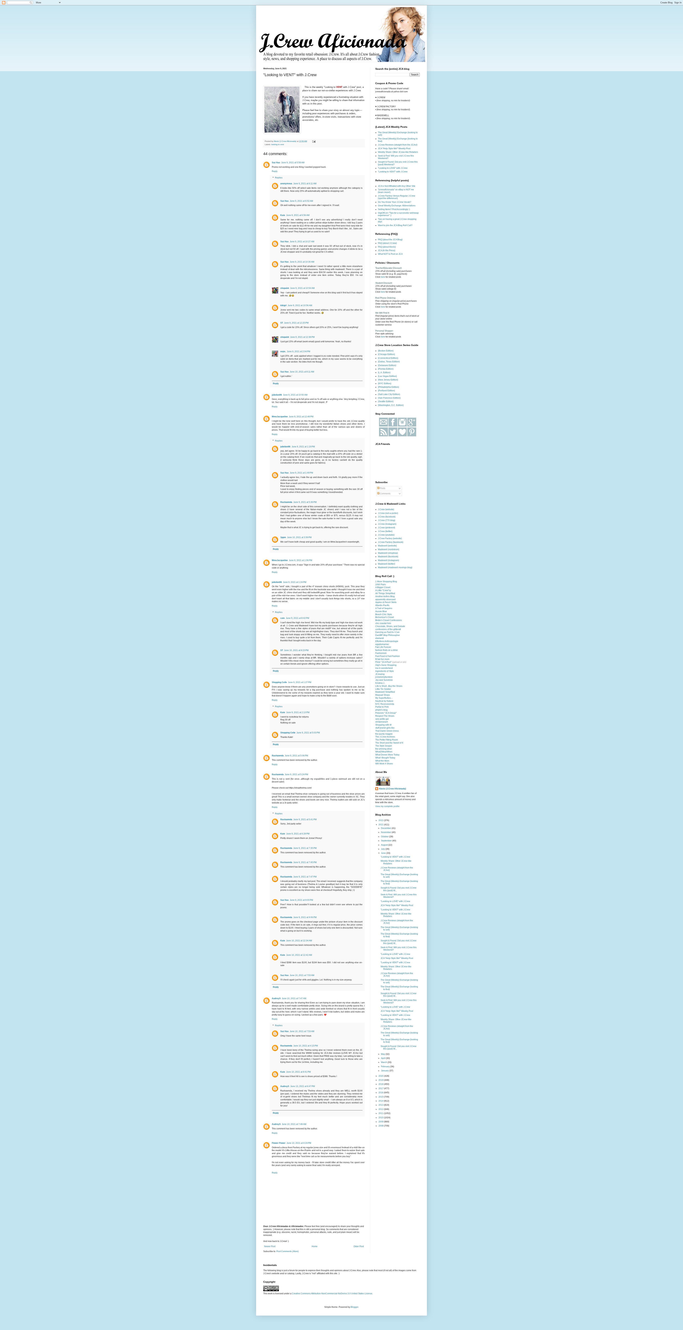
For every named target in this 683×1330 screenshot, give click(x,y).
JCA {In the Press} (386, 250)
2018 (381, 1084)
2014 (381, 1101)
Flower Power (278, 1143)
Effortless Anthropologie (386, 641)
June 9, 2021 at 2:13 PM (297, 712)
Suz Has (276, 162)
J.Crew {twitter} (385, 531)
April (383, 1058)
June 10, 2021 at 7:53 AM (302, 975)
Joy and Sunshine (384, 680)
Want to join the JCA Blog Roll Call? (395, 225)
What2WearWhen (383, 751)
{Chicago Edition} (386, 354)
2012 (381, 1109)
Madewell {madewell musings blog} (395, 567)
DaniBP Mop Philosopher (387, 635)
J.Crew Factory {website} (390, 538)
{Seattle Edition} (385, 401)
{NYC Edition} (384, 383)
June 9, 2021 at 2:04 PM (298, 351)
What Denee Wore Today (387, 754)
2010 (381, 1117)
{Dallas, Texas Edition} (389, 361)
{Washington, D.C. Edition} (391, 405)
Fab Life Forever (383, 647)
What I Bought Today (385, 758)
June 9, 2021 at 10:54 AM (302, 288)
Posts (382, 488)
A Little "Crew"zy (383, 590)
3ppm (283, 537)
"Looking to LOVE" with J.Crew (392, 168)
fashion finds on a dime (386, 650)
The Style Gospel (383, 746)
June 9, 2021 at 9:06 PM (305, 917)
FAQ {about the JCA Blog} (390, 239)
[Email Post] (313, 141)
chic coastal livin (383, 623)
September (386, 840)
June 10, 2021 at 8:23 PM (296, 650)
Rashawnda (286, 502)
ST (281, 323)
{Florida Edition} (385, 369)
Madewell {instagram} (388, 560)
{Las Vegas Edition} (387, 376)
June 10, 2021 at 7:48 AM (294, 1124)
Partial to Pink (382, 707)
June (383, 853)
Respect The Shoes (384, 716)
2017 (381, 1088)
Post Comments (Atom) (287, 1251)
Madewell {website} (387, 545)
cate (282, 618)
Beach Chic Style (383, 614)
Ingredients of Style (384, 671)
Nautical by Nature (384, 701)
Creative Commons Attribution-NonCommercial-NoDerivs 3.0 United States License (332, 1293)
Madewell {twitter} (386, 564)
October (385, 836)
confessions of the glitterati (388, 629)
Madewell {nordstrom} (388, 549)
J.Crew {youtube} (386, 535)
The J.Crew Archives (385, 737)
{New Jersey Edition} (388, 380)
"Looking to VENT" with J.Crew (392, 171)
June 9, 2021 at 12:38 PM (302, 337)
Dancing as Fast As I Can (387, 632)
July (383, 849)
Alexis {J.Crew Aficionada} (392, 788)
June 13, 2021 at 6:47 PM (302, 1086)
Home (314, 1246)
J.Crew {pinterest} (386, 527)
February (385, 1066)
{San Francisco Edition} (389, 398)
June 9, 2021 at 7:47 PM (305, 877)
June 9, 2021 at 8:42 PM (297, 618)
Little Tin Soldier (383, 689)
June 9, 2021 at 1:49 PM (301, 473)
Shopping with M (383, 725)
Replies (278, 177)
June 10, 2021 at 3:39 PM (299, 537)
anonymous (286, 183)
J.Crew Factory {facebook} (390, 542)
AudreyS (276, 998)
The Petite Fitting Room (386, 740)
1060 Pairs (380, 584)
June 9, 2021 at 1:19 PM (303, 446)
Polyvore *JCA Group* (386, 713)
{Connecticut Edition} (388, 358)
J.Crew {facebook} (387, 516)
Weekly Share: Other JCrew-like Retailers (398, 152)
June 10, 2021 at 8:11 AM (302, 372)
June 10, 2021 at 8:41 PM (298, 1072)
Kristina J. (380, 683)
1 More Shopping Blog (386, 581)
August (384, 845)
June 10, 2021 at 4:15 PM (305, 1046)
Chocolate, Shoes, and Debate (390, 626)
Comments (384, 493)
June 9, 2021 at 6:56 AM (297, 215)
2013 (381, 1105)
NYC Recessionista (384, 704)
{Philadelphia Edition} (388, 387)
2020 (381, 1076)
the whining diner (383, 749)
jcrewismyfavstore (384, 677)
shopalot (284, 288)
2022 (381, 820)
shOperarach (381, 722)
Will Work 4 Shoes (384, 763)
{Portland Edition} (386, 390)
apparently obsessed (385, 599)
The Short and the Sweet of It (389, 743)
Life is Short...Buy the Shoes (388, 686)
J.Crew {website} (386, 509)
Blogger (354, 1307)
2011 (381, 1113)
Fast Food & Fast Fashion (387, 656)
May (383, 1054)
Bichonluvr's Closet (384, 617)
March (384, 1062)
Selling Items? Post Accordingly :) (394, 209)
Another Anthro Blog (385, 596)
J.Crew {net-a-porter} (388, 513)
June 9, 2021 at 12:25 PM (296, 323)
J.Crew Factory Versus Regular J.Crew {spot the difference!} (396, 197)
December (386, 828)
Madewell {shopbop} (388, 553)
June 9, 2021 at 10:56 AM (300, 305)
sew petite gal (382, 719)
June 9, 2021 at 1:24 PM (294, 582)
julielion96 (277, 395)
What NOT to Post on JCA (390, 254)
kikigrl (283, 305)
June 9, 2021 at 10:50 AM (295, 395)
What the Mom (382, 761)
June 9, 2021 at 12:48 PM (301, 416)
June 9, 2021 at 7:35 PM (305, 848)
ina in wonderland (384, 668)
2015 (381, 1097)
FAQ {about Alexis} (387, 247)
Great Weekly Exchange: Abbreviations (396, 205)
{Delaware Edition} (387, 365)
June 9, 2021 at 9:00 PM (301, 900)
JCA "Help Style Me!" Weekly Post (394, 148)
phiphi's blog (381, 710)
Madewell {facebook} (388, 556)
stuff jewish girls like (385, 728)
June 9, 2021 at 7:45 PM (305, 862)
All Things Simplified (385, 593)
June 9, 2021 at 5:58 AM (293, 162)
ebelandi (379, 638)
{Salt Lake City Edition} (389, 394)
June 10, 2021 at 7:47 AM (294, 998)
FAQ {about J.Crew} (387, 243)
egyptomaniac (382, 644)
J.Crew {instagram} (387, 524)
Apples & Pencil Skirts (385, 602)
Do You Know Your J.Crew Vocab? (394, 202)
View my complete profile (387, 806)
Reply (274, 171)
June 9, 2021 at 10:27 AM (302, 241)
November (386, 832)
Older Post (359, 1246)
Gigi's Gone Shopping (385, 665)
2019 (381, 1080)
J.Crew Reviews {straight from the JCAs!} (397, 145)
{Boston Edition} (385, 351)
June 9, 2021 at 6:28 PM (297, 833)
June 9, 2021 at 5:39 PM (305, 502)
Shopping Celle (279, 682)
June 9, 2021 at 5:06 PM (296, 755)
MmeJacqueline (280, 416)
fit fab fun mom (382, 659)
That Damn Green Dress (387, 731)
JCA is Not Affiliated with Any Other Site (396, 186)
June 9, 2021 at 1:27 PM (299, 682)
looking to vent (277, 144)
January (385, 1070)
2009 (381, 1121)
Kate (282, 215)
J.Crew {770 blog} (386, 520)
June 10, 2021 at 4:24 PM (299, 1143)
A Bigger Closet (382, 587)
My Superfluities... (383, 698)
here (383, 277)
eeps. (283, 351)
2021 (381, 824)
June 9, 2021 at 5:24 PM (296, 774)
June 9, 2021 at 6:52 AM (301, 201)
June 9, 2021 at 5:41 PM (305, 819)
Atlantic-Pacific (382, 605)
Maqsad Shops (382, 695)
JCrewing (380, 674)
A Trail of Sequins (383, 608)
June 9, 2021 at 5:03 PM (308, 732)
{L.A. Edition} (384, 372)
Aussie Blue (381, 611)
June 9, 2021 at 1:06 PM (300, 560)
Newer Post (269, 1246)
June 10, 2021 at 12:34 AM (299, 940)
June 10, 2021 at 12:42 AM (299, 955)
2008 (381, 1126)
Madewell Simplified (385, 692)
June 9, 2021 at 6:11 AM (304, 183)
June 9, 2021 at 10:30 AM (302, 262)
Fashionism (380, 653)
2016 (381, 1092)
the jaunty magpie (384, 734)
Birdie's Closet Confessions (388, 620)
